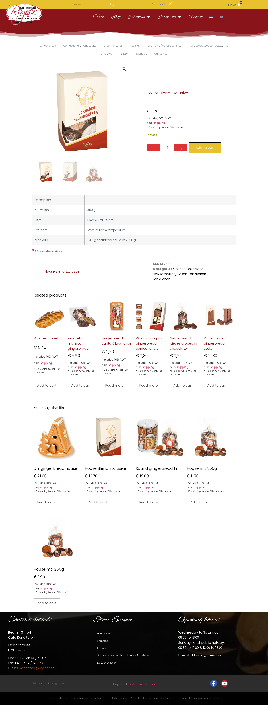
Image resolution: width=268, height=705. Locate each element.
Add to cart (205, 147)
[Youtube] (224, 683)
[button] (234, 4)
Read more (114, 385)
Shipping (102, 640)
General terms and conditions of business (123, 655)
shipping (159, 123)
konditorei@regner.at (37, 668)
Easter (125, 53)
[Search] (112, 4)
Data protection (107, 662)
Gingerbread (48, 45)
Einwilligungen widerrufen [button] (201, 698)
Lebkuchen (197, 274)
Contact (195, 17)
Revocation (104, 633)
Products (167, 17)
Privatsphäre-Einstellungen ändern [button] (75, 698)
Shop (116, 17)
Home (98, 17)
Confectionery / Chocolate (79, 45)
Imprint (102, 648)
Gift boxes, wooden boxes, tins (209, 45)
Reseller (135, 45)
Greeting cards (113, 45)
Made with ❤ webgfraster (49, 683)
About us (136, 17)
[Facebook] (213, 683)
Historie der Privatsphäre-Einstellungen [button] (142, 698)
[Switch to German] (211, 17)
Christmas (160, 53)
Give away (107, 53)
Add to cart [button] (46, 385)
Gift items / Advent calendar (165, 45)
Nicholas (141, 53)
